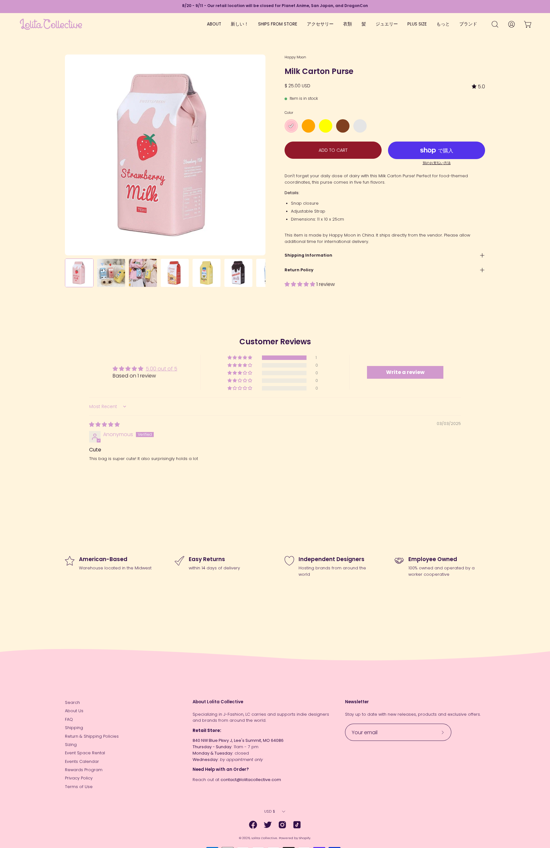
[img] (478, 87)
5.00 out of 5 (161, 368)
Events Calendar (82, 761)
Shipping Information (308, 255)
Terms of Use (79, 786)
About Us (74, 710)
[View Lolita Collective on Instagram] (282, 825)
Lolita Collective (264, 838)
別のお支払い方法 (437, 163)
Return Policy (299, 270)
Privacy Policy (79, 778)
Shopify (304, 838)
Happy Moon (295, 57)
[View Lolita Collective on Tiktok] (297, 825)
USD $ (269, 811)
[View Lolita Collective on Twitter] (267, 825)
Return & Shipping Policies (92, 736)
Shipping (74, 727)
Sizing (71, 744)
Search (72, 702)
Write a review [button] (405, 372)
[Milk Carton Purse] (79, 273)
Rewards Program (83, 769)
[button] (300, 284)
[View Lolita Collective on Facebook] (253, 825)
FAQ (69, 719)
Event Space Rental (85, 753)
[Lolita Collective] (51, 24)
